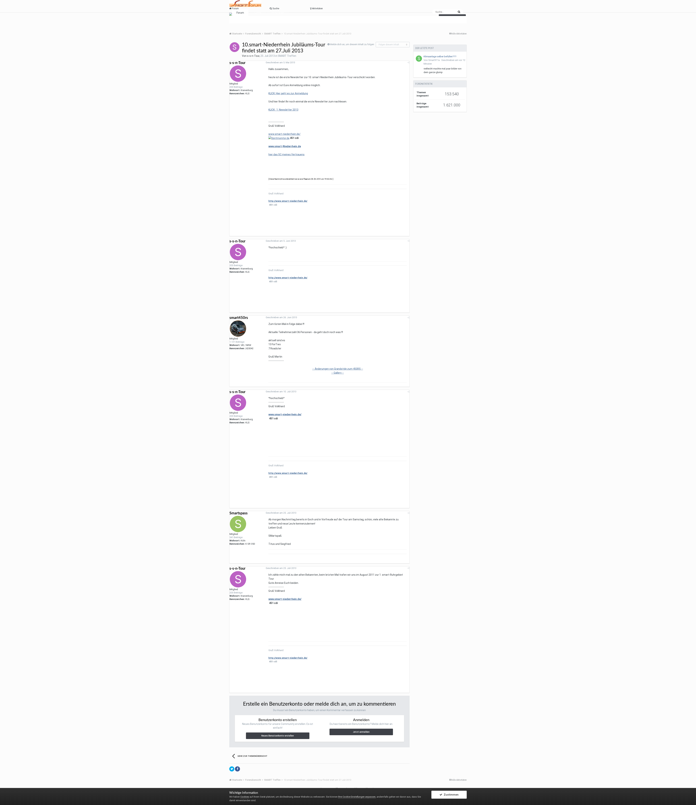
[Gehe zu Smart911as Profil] (419, 58)
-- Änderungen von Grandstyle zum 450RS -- (337, 368)
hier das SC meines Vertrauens (286, 154)
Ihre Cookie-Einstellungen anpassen (357, 796)
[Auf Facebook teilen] (237, 768)
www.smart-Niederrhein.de (284, 146)
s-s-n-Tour (253, 55)
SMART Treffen (287, 55)
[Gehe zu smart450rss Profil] (238, 328)
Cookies (244, 796)
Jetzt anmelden (361, 732)
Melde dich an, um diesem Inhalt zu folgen (352, 44)
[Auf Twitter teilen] (231, 768)
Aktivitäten (277, 12)
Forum (240, 12)
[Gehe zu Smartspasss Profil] (238, 524)
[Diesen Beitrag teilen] (408, 62)
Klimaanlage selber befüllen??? (440, 56)
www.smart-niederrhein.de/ (284, 134)
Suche (257, 12)
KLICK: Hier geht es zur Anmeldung (288, 93)
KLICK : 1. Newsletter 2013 (283, 109)
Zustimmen (450, 794)
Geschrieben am (280, 62)
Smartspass (238, 513)
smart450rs (238, 318)
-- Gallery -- (337, 372)
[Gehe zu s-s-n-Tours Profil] (234, 47)
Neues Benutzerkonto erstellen (277, 735)
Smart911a (434, 60)
